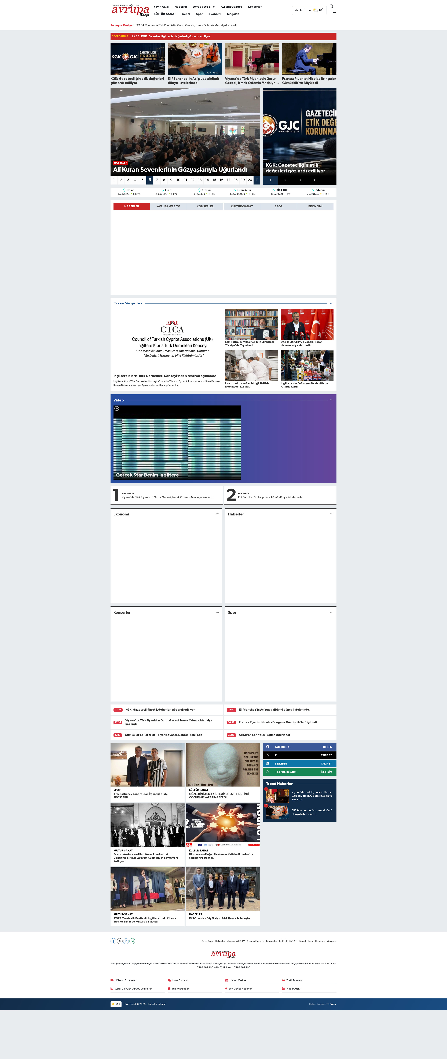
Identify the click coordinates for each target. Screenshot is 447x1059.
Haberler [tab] (131, 206)
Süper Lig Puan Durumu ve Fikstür (133, 988)
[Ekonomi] (217, 514)
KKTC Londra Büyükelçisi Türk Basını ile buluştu (219, 918)
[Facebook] (113, 941)
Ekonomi (215, 14)
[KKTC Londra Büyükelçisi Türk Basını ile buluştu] (223, 889)
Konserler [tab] (205, 206)
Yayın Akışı (161, 6)
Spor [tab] (279, 206)
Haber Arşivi (294, 988)
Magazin (233, 14)
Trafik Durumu (294, 980)
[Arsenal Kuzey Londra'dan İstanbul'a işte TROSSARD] (148, 765)
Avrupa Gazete (231, 6)
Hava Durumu (180, 980)
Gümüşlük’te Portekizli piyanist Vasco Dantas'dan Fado (164, 734)
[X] (120, 941)
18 (236, 180)
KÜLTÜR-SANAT (165, 14)
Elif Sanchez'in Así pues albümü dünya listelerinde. (270, 497)
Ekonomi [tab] (315, 206)
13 (200, 180)
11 (185, 180)
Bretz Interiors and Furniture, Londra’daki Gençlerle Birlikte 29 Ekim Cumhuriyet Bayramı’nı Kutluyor (145, 857)
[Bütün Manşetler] (332, 303)
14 (207, 180)
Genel (186, 14)
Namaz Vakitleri (238, 980)
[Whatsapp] (132, 941)
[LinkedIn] (126, 941)
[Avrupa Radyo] (131, 10)
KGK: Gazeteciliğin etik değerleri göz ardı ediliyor (160, 709)
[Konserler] (217, 612)
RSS (117, 1004)
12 (193, 180)
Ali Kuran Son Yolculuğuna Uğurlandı (264, 734)
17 (228, 180)
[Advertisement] (105, 1034)
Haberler (181, 6)
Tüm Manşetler (180, 988)
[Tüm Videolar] (332, 400)
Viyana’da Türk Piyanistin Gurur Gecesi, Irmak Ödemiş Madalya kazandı (167, 497)
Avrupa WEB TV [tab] (168, 206)
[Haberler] (332, 514)
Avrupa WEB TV (204, 6)
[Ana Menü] (333, 14)
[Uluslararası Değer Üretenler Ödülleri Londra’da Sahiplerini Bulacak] (223, 825)
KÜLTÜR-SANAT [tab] (242, 206)
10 (178, 180)
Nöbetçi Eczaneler (125, 980)
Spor (199, 14)
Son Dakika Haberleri (240, 988)
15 (214, 180)
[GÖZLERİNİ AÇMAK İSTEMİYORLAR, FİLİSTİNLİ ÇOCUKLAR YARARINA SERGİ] (223, 765)
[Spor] (332, 612)
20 (250, 180)
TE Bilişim (331, 1004)
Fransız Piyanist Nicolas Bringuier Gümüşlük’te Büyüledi (176, 25)
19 (243, 180)
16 (221, 180)
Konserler (255, 6)
